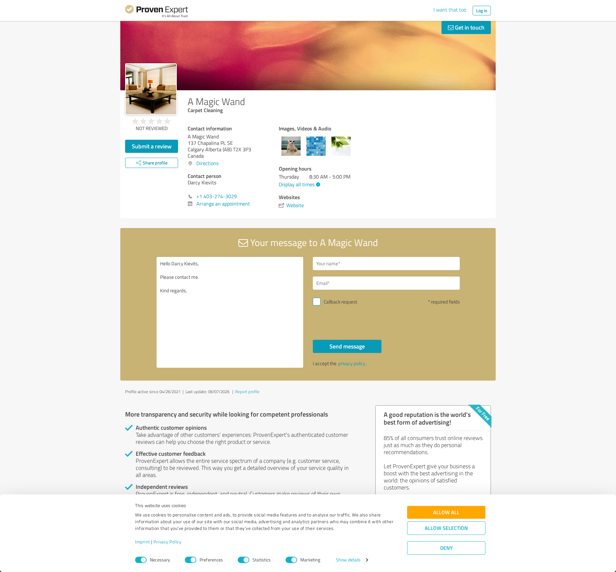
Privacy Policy (167, 542)
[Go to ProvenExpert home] (156, 12)
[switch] (190, 560)
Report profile (247, 391)
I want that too (449, 9)
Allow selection (446, 528)
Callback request (340, 301)
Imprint (142, 542)
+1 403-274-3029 (216, 196)
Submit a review (152, 146)
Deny (446, 548)
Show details (348, 560)
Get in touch (469, 27)
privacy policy (351, 363)
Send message (347, 346)
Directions (207, 163)
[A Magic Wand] (151, 89)
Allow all (446, 512)
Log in (481, 10)
